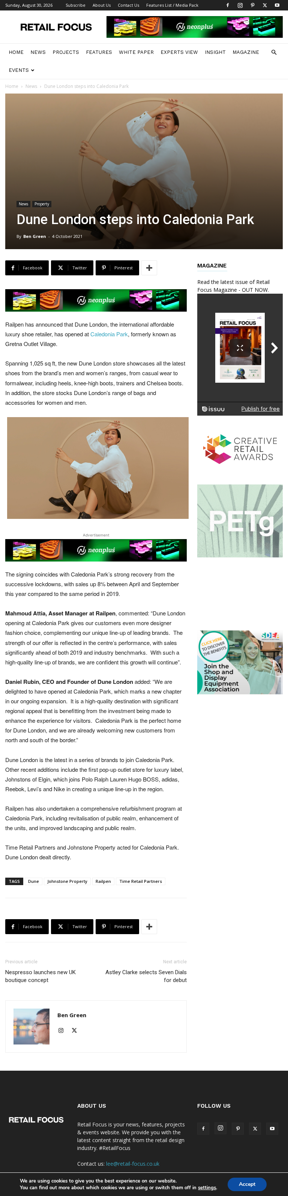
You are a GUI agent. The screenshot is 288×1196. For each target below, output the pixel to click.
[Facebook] (227, 5)
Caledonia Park (109, 334)
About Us (102, 5)
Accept (247, 1184)
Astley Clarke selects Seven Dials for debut (146, 976)
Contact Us (128, 5)
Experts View (179, 52)
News (38, 52)
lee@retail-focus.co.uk (132, 1163)
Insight (215, 52)
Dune (33, 881)
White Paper (136, 52)
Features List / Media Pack (172, 5)
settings (207, 1187)
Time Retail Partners (140, 881)
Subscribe (76, 5)
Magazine (245, 52)
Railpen (103, 881)
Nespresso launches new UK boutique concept (40, 976)
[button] (274, 52)
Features (99, 52)
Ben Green (34, 236)
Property (41, 204)
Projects (65, 52)
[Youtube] (277, 5)
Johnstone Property (67, 881)
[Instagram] (240, 5)
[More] (149, 267)
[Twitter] (264, 5)
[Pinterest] (252, 5)
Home (16, 52)
